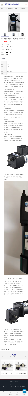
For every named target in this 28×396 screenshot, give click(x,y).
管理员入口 (19, 386)
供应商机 (10, 8)
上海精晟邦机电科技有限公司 (11, 384)
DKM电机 (15, 8)
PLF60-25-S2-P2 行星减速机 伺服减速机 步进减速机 (11, 373)
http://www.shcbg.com (5, 349)
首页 (6, 8)
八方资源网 (10, 386)
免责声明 (14, 386)
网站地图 (23, 386)
